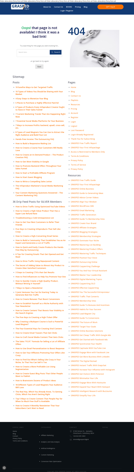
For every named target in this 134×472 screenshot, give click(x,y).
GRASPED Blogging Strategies (84, 232)
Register (74, 117)
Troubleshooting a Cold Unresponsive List (34, 218)
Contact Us (76, 96)
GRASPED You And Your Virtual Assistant (89, 270)
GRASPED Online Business (82, 189)
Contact (15, 436)
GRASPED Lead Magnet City (83, 313)
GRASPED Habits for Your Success (86, 309)
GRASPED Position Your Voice (84, 257)
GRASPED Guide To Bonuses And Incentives (90, 305)
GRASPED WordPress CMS (82, 206)
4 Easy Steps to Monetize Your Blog (31, 98)
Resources (75, 104)
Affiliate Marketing (47, 435)
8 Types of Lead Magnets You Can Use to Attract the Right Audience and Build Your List (39, 133)
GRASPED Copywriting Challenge (85, 266)
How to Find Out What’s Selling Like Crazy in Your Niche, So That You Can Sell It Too (38, 360)
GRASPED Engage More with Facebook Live (90, 352)
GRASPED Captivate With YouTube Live (88, 348)
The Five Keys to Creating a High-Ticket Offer (36, 317)
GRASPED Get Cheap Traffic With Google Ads (91, 335)
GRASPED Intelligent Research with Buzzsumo (91, 391)
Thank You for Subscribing (83, 139)
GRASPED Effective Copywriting (85, 288)
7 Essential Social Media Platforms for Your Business (39, 121)
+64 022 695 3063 (79, 436)
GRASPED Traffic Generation (83, 214)
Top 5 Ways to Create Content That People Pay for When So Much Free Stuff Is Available (38, 400)
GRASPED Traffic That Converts (85, 296)
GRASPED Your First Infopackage (85, 147)
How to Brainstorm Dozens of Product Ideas (35, 380)
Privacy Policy (77, 160)
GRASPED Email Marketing (82, 210)
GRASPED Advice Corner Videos (85, 197)
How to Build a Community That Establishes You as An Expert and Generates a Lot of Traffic (40, 241)
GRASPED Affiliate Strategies (83, 227)
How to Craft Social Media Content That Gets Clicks (39, 337)
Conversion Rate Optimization (51, 461)
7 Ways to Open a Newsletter (29, 288)
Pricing (74, 109)
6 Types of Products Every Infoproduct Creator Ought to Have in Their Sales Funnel (40, 108)
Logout (74, 126)
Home (73, 87)
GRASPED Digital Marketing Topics (86, 279)
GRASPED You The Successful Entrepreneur (90, 292)
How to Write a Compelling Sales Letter (33, 181)
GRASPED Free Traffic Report (84, 143)
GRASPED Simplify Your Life (83, 395)
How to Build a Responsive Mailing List (33, 143)
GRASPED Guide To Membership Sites (88, 219)
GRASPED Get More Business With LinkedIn (90, 356)
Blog (73, 91)
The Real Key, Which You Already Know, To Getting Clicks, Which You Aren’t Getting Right (38, 393)
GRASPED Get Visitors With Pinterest (87, 374)
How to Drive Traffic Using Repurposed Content (37, 261)
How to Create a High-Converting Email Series (36, 236)
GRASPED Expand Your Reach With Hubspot (90, 387)
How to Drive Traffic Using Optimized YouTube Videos (40, 206)
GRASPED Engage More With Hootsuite (88, 382)
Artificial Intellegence (48, 448)
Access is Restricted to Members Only (88, 152)
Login (73, 121)
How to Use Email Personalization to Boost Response (39, 348)
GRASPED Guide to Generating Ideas (87, 193)
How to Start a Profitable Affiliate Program (35, 173)
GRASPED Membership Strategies (86, 236)
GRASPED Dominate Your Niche (85, 240)
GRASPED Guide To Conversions (85, 318)
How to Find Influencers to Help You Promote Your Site (40, 276)
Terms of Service (78, 164)
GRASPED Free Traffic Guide (83, 180)
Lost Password (77, 130)
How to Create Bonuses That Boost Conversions (37, 299)
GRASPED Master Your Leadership (86, 275)
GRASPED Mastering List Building (86, 245)
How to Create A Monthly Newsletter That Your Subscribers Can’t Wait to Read (37, 406)
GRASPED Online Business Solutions (87, 331)
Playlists (74, 100)
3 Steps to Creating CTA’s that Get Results (34, 272)
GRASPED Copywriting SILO (83, 283)
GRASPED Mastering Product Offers (87, 249)
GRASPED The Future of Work (84, 322)
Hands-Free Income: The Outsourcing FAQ (34, 139)
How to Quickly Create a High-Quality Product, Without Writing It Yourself (36, 282)
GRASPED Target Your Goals (83, 326)
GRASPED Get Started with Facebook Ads (89, 339)
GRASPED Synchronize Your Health (86, 344)
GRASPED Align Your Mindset (84, 201)
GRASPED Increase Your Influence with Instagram (93, 369)
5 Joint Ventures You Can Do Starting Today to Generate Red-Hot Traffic (36, 293)
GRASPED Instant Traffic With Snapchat (88, 365)
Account (74, 113)
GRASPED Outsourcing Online (84, 262)
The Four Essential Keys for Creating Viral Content (38, 328)
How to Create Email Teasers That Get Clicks (36, 333)
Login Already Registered (82, 134)
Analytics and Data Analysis (50, 442)
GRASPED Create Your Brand (83, 223)
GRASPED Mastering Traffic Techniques (88, 253)
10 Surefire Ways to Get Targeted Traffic (34, 87)
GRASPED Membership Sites (83, 301)
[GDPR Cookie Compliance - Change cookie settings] (4, 468)
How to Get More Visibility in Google (32, 161)
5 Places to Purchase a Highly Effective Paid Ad (37, 103)
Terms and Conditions (20, 441)
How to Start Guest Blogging (28, 177)
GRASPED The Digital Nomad (84, 361)
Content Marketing (47, 455)
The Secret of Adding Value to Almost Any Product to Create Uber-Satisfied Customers (39, 266)
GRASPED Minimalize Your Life (84, 378)
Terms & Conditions (80, 156)
